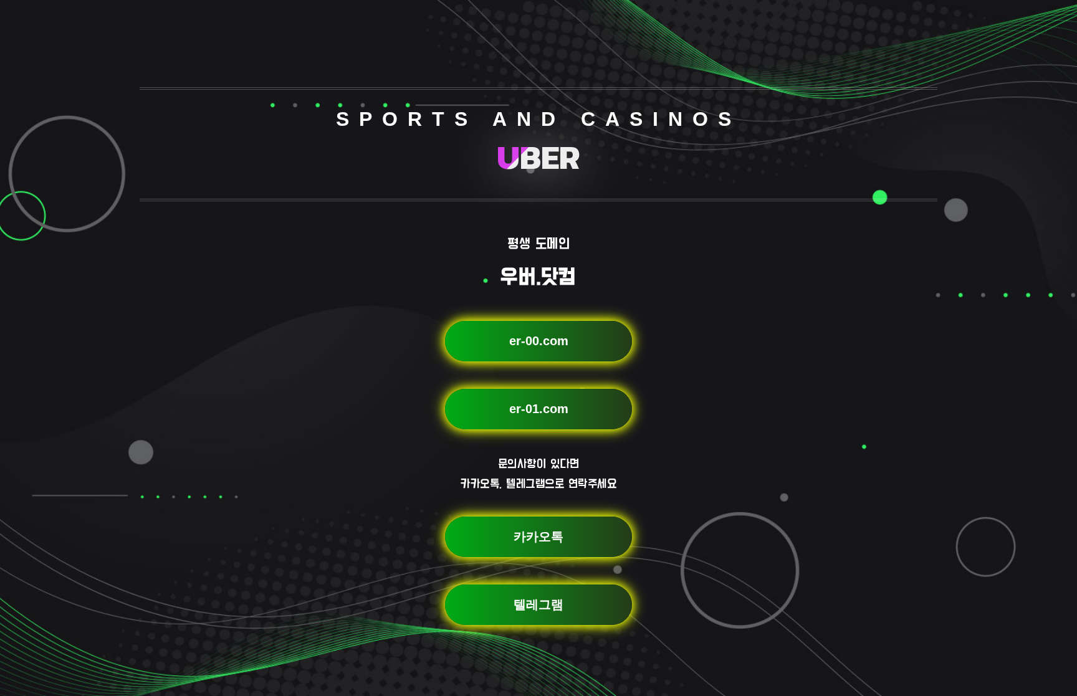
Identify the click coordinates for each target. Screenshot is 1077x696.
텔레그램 (538, 604)
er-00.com (538, 341)
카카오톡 (538, 536)
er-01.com (538, 409)
